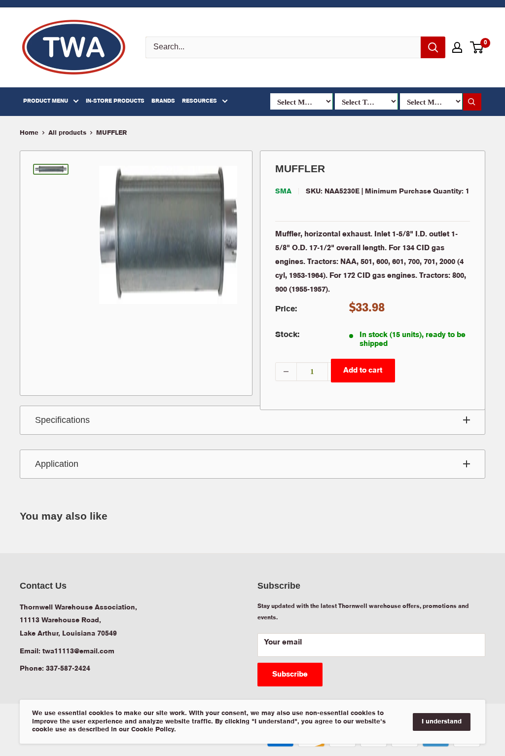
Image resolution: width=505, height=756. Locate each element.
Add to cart (362, 370)
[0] (477, 47)
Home (29, 133)
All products (67, 133)
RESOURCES (199, 101)
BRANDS (163, 101)
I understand (442, 721)
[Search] (433, 47)
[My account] (457, 47)
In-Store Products (115, 101)
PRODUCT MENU (45, 101)
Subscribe (290, 674)
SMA (283, 191)
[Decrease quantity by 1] (286, 371)
